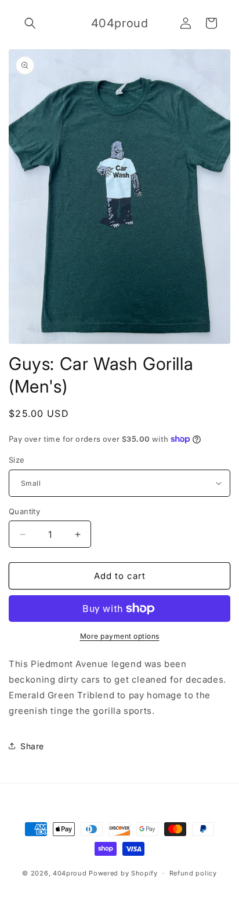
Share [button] (32, 746)
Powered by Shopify (123, 873)
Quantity (24, 511)
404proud (70, 873)
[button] (30, 23)
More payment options (120, 636)
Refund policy (193, 873)
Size (17, 459)
